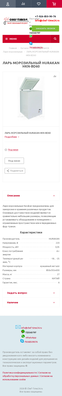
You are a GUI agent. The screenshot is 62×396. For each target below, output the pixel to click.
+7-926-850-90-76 (45, 16)
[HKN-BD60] (31, 98)
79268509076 (31, 342)
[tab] (12, 136)
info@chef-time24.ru (31, 328)
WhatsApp (30, 337)
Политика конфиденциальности (20, 372)
